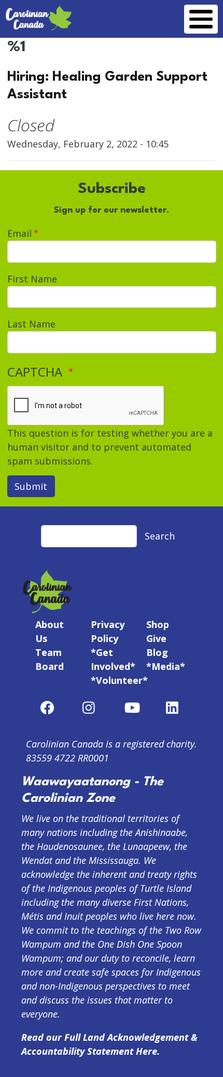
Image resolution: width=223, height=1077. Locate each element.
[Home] (39, 11)
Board (49, 666)
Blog (157, 652)
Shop (157, 624)
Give (156, 638)
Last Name (31, 324)
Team (48, 652)
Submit (31, 486)
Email (19, 233)
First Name (32, 279)
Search (160, 536)
